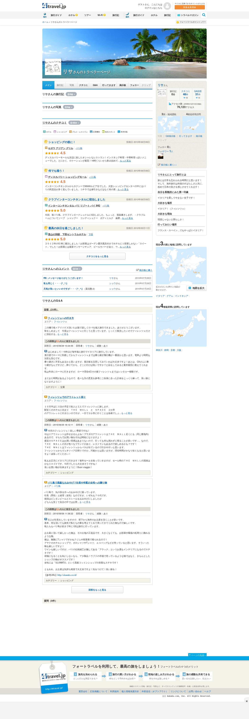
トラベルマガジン (190, 15)
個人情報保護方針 (130, 691)
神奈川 (159, 350)
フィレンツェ (60, 321)
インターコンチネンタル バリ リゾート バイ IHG (74, 205)
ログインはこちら (153, 7)
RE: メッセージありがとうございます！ (63, 278)
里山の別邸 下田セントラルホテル (67, 234)
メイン (48, 85)
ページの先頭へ (198, 655)
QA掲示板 (170, 136)
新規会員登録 (189, 7)
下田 (91, 234)
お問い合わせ (195, 691)
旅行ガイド (56, 15)
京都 (173, 350)
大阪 (179, 350)
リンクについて (178, 691)
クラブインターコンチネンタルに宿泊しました (76, 199)
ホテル (71, 15)
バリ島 (79, 148)
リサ (111, 278)
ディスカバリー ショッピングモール (67, 176)
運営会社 (83, 691)
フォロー (134, 85)
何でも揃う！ (56, 171)
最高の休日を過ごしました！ (66, 228)
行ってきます (109, 85)
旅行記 (115, 15)
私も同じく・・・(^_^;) (55, 283)
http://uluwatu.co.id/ (67, 575)
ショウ (112, 283)
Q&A (95, 85)
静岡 (166, 350)
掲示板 (122, 85)
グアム (170, 295)
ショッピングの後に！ (62, 142)
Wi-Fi (100, 15)
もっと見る (125, 160)
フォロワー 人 (165, 151)
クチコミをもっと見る (97, 256)
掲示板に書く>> (169, 164)
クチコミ (83, 85)
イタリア (160, 295)
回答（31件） (51, 309)
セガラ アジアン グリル (60, 148)
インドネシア (181, 295)
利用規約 (114, 691)
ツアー (87, 15)
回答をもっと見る (97, 589)
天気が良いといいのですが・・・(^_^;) (63, 288)
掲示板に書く (145, 270)
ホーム (45, 21)
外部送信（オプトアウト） (155, 691)
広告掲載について (99, 691)
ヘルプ (207, 691)
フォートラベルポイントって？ (193, 21)
